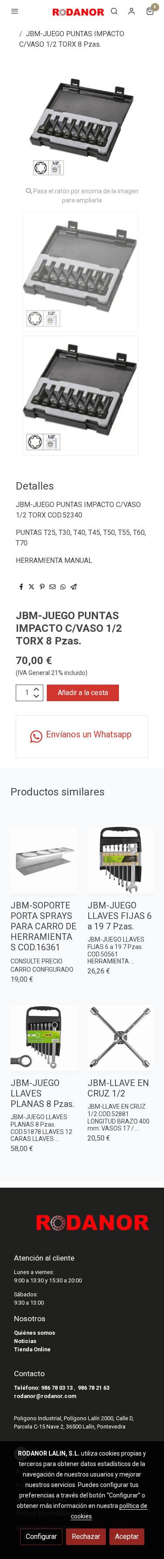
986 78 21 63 (93, 1387)
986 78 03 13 (57, 1387)
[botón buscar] (114, 11)
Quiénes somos (34, 1332)
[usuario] (132, 11)
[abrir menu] (15, 11)
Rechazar (86, 1536)
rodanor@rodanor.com (45, 1396)
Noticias (25, 1341)
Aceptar (127, 1536)
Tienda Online (32, 1349)
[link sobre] (82, 1225)
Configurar (41, 1536)
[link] (78, 10)
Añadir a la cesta (83, 693)
